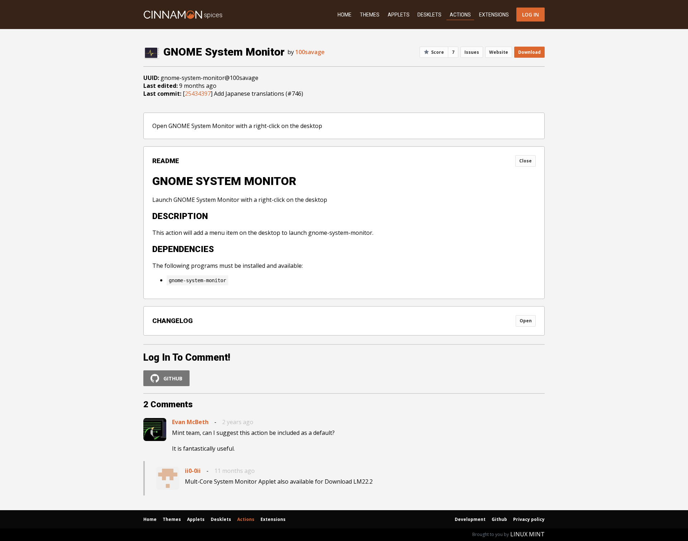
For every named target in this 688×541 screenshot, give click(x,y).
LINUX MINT (527, 534)
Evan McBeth (190, 422)
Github (499, 519)
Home (345, 15)
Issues (471, 52)
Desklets (429, 15)
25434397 (198, 94)
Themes (369, 15)
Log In (530, 14)
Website (498, 52)
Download (529, 52)
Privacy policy (529, 519)
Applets (399, 15)
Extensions (494, 15)
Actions (460, 15)
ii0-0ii (193, 471)
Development (470, 519)
